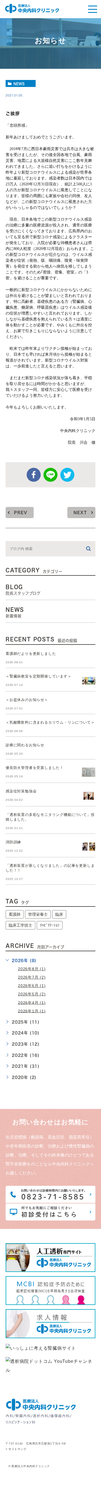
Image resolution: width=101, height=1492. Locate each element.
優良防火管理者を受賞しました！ (35, 768)
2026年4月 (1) (32, 1002)
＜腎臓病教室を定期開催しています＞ (39, 676)
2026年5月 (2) (32, 994)
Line (50, 475)
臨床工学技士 (20, 925)
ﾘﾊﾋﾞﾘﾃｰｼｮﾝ (49, 925)
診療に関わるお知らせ (25, 745)
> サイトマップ (16, 1449)
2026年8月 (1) (32, 969)
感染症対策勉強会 (21, 791)
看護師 (14, 914)
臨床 (59, 914)
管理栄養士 (38, 914)
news (19, 83)
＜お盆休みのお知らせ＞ (27, 700)
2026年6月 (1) (32, 985)
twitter (67, 475)
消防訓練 (13, 842)
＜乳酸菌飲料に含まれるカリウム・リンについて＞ (50, 722)
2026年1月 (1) (32, 1011)
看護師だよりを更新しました (31, 653)
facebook (34, 475)
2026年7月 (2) (32, 977)
